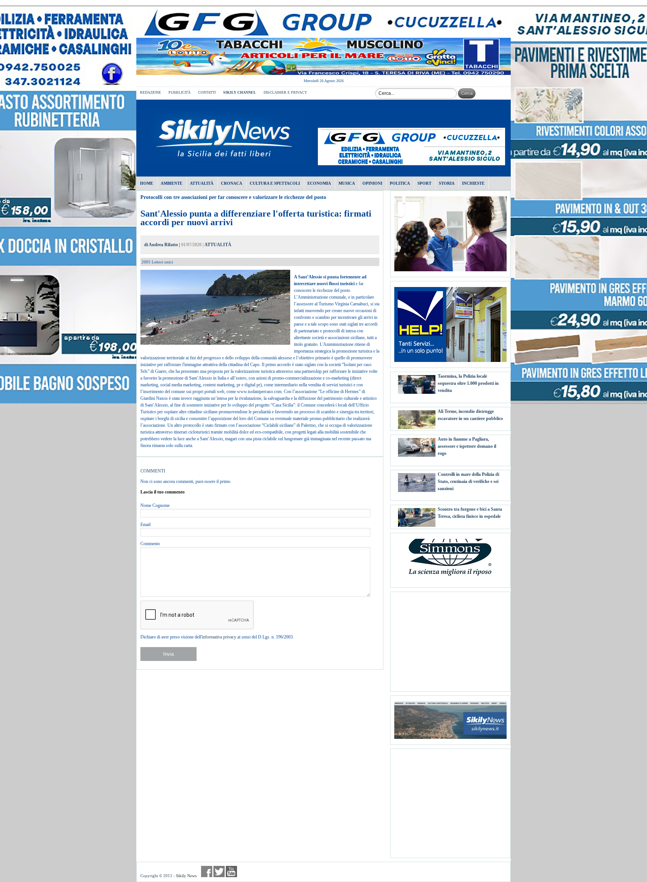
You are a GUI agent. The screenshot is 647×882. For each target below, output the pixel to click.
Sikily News (186, 875)
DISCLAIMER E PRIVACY (285, 92)
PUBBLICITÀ (179, 92)
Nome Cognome (155, 505)
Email (145, 524)
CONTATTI (207, 92)
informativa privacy (219, 637)
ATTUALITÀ (217, 244)
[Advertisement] (450, 639)
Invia (168, 654)
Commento (150, 543)
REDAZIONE (150, 92)
